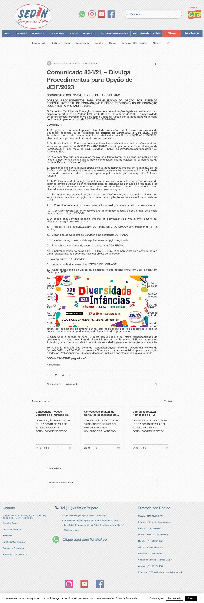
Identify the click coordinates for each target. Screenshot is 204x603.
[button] (142, 280)
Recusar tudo (174, 598)
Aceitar (191, 598)
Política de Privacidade (126, 598)
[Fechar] (200, 598)
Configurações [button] (156, 598)
